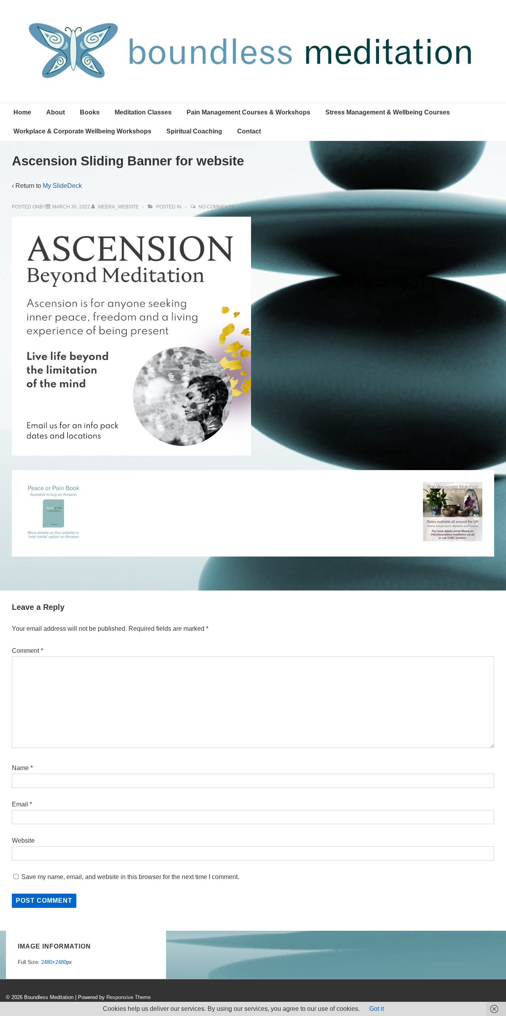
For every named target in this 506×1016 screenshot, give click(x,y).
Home (22, 112)
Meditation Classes (143, 112)
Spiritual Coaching (194, 131)
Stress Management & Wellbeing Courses (387, 112)
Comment (27, 650)
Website (23, 840)
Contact (249, 131)
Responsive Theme (128, 997)
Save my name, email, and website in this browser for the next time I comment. (130, 877)
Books (90, 112)
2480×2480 (53, 962)
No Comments (216, 207)
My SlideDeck (62, 185)
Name (20, 768)
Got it (376, 1008)
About (55, 112)
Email (20, 804)
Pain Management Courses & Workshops (248, 112)
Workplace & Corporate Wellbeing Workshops (82, 131)
